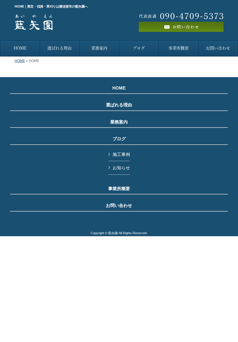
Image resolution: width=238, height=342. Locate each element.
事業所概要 (119, 188)
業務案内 (119, 122)
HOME (20, 61)
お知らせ (121, 167)
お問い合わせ (119, 205)
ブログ (119, 139)
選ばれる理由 (119, 105)
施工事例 (121, 154)
